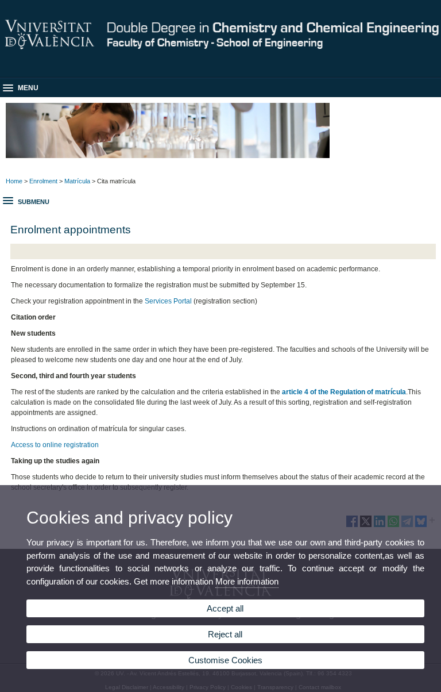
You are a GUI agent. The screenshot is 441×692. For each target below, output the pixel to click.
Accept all (225, 608)
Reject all (225, 634)
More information (246, 581)
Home (14, 181)
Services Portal (168, 301)
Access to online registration (55, 445)
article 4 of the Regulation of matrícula (344, 392)
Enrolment (43, 181)
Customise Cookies (225, 660)
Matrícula (77, 181)
